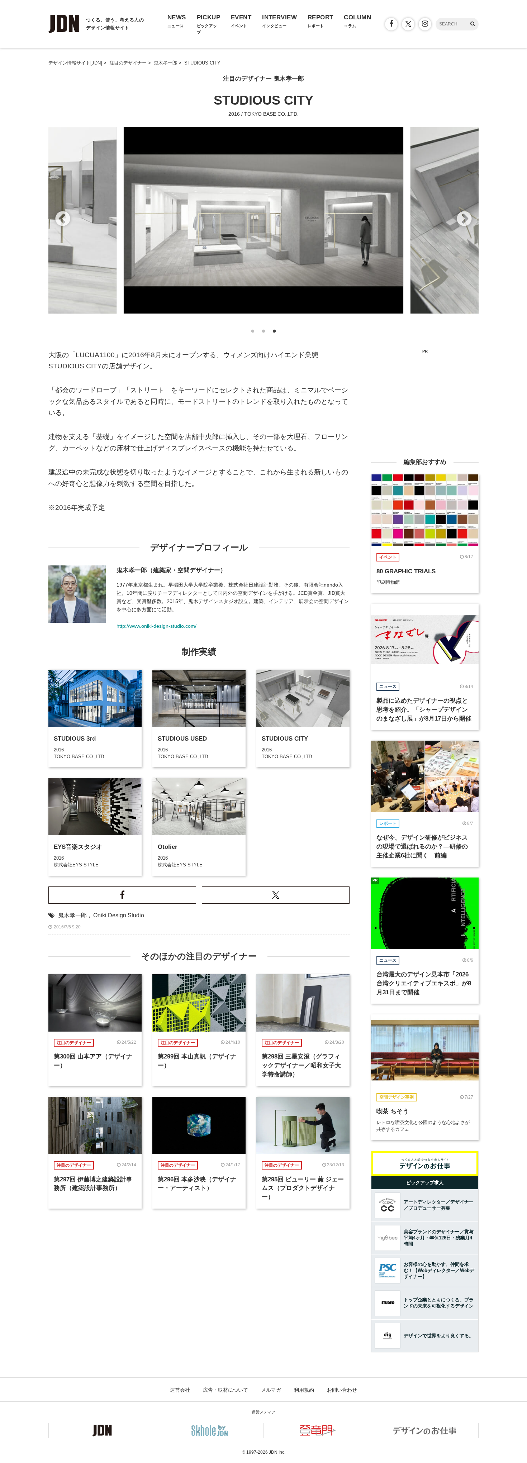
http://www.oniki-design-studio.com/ (156, 626)
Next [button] (464, 219)
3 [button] (274, 333)
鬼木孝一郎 (72, 915)
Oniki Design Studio (118, 915)
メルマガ (271, 1390)
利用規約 (304, 1390)
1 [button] (252, 333)
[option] (263, 220)
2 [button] (263, 333)
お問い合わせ (342, 1390)
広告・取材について (225, 1390)
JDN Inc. (277, 1452)
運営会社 (180, 1390)
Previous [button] (62, 219)
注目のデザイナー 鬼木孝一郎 (263, 78)
